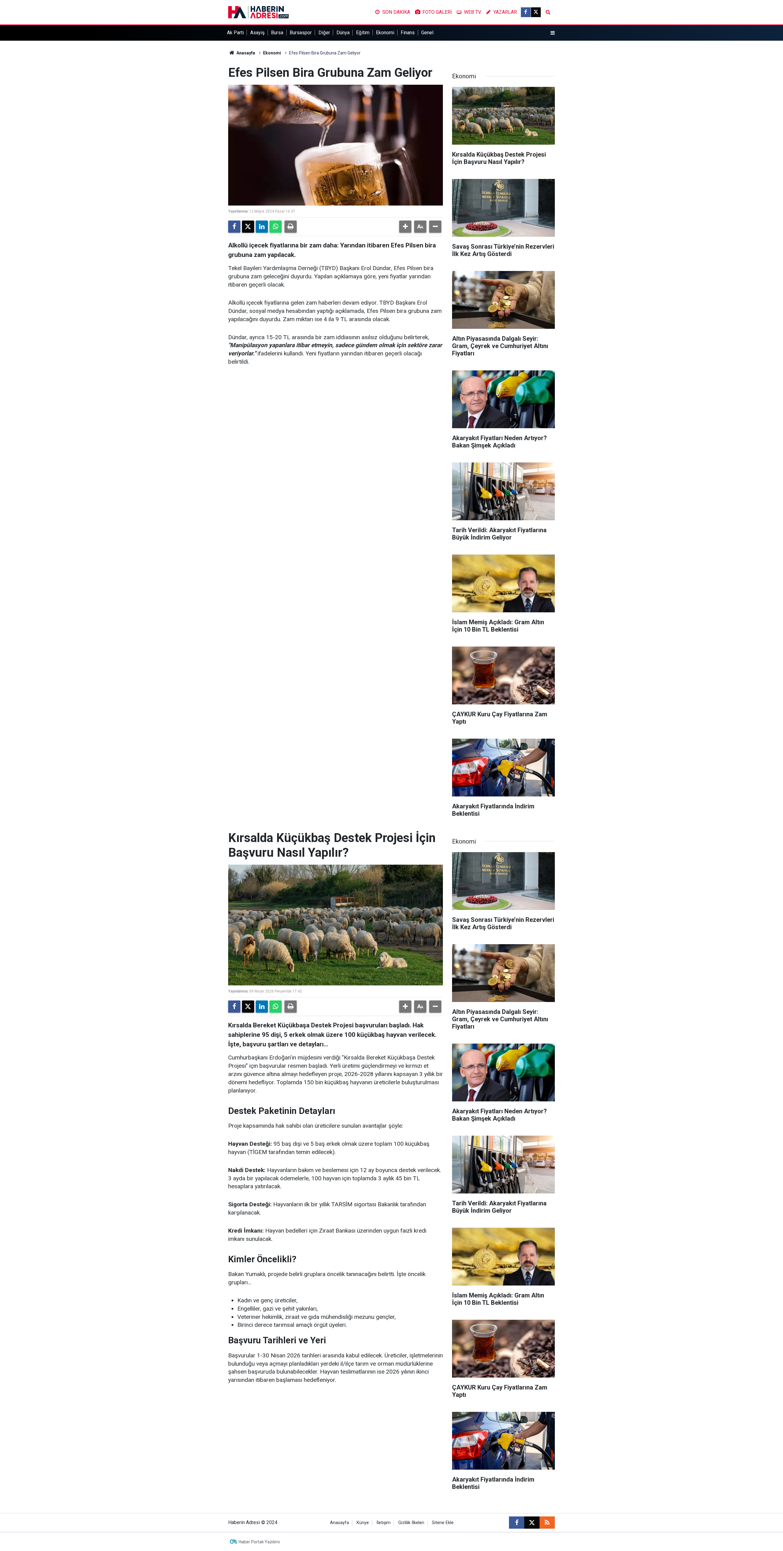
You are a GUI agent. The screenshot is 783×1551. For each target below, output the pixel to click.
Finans (408, 32)
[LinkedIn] (262, 227)
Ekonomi (385, 32)
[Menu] (552, 33)
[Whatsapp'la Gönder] (275, 227)
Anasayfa (245, 52)
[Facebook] (234, 227)
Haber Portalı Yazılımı (259, 1541)
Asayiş (257, 32)
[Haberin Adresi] (258, 12)
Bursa (277, 32)
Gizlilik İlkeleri (411, 1522)
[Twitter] (248, 227)
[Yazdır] (290, 227)
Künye (363, 1522)
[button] (405, 227)
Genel (427, 32)
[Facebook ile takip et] (526, 12)
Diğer (324, 32)
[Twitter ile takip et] (536, 12)
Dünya (343, 32)
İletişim (384, 1522)
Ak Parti (235, 32)
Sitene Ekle (443, 1522)
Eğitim (362, 32)
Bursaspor (301, 32)
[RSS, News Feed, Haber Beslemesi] (547, 1522)
